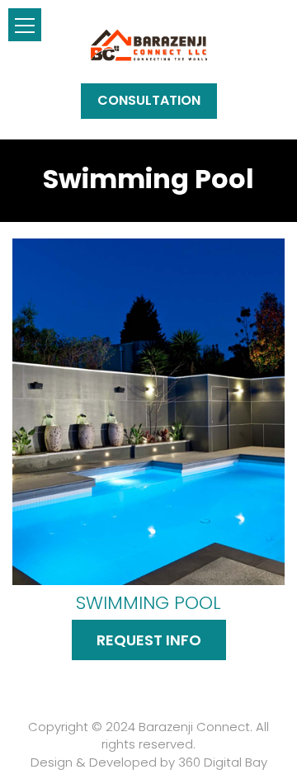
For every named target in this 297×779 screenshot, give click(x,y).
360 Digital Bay (222, 762)
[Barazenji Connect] (148, 44)
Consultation (148, 100)
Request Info (149, 640)
